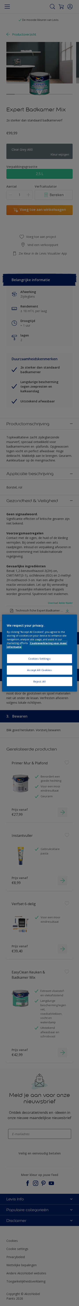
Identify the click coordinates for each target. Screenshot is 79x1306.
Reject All (39, 681)
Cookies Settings (39, 658)
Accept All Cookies (39, 669)
